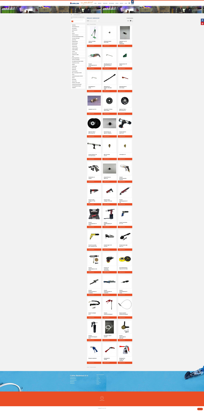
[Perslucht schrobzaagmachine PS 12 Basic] (125, 281)
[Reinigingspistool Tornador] (109, 349)
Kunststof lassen (74, 44)
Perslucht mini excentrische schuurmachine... (107, 269)
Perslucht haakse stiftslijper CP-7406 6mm (92, 201)
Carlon (116, 3)
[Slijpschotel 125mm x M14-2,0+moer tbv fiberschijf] (94, 123)
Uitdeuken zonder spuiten (76, 82)
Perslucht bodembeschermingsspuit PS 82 (93, 337)
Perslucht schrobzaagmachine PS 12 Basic (123, 291)
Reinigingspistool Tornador (107, 359)
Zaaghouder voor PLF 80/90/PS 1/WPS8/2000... (123, 42)
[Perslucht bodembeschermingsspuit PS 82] (94, 327)
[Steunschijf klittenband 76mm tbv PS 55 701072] (125, 259)
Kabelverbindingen (75, 43)
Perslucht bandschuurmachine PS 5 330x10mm (92, 291)
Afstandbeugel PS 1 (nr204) (92, 87)
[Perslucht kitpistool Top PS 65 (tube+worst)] (94, 146)
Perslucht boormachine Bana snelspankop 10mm (93, 246)
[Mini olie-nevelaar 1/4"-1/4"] (109, 146)
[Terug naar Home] (71, 14)
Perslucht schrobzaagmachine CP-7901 (123, 201)
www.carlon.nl (72, 381)
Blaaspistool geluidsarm (93, 358)
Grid (130, 21)
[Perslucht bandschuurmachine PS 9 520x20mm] (109, 281)
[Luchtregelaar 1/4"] (125, 146)
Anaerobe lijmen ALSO (75, 26)
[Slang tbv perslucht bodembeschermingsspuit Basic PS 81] (125, 304)
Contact (121, 3)
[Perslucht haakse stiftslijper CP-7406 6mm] (94, 191)
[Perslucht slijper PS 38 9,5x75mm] (109, 236)
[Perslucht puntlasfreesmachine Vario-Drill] (125, 168)
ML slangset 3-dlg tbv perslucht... (107, 336)
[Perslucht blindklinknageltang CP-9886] (109, 213)
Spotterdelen (74, 79)
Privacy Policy (98, 382)
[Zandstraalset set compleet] (94, 168)
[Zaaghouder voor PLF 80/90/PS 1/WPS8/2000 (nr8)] (125, 32)
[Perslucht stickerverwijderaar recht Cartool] (94, 259)
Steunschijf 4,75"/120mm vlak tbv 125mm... (108, 110)
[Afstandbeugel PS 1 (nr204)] (94, 78)
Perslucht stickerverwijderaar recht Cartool (93, 269)
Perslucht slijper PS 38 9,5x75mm (108, 246)
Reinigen (73, 64)
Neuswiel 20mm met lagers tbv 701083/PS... (108, 132)
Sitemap (97, 381)
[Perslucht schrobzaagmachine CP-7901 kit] (94, 213)
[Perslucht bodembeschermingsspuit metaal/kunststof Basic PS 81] (109, 304)
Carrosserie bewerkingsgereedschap (77, 36)
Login (126, 3)
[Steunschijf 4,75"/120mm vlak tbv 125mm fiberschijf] (109, 100)
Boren (73, 31)
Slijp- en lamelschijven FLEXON (77, 72)
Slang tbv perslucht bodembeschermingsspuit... (123, 313)
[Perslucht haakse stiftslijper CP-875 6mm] (109, 191)
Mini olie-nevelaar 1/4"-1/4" (107, 155)
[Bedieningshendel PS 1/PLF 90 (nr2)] (125, 78)
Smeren (73, 74)
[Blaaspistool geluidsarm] (94, 349)
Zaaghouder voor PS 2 (92, 109)
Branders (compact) (75, 34)
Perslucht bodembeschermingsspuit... (108, 313)
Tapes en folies (74, 81)
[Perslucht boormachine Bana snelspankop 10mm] (94, 236)
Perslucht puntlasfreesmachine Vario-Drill (122, 178)
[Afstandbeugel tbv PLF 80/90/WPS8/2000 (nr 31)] (109, 55)
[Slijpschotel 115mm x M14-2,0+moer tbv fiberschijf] (125, 100)
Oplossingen (111, 3)
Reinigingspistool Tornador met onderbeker (122, 359)
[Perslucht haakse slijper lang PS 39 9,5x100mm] (125, 236)
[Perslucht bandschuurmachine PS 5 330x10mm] (94, 281)
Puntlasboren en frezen (75, 62)
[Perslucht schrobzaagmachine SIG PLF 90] (94, 55)
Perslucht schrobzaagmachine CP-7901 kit (93, 223)
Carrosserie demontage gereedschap (75, 39)
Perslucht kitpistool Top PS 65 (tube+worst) (93, 155)
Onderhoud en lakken (75, 54)
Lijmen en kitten (74, 53)
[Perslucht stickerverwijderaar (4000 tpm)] (125, 327)
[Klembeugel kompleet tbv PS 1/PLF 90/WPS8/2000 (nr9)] (109, 32)
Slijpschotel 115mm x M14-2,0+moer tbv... (122, 110)
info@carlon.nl (72, 383)
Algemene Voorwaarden (100, 374)
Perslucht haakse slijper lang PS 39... (123, 246)
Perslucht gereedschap (75, 58)
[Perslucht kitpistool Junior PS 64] (125, 123)
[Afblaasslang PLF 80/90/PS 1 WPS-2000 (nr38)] (109, 78)
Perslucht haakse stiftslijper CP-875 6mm (108, 200)
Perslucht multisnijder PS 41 (92, 313)
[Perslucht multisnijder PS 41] (94, 304)
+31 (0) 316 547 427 (73, 380)
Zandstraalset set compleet (92, 178)
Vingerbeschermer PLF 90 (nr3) (123, 64)
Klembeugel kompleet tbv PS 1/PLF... (107, 42)
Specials (73, 77)
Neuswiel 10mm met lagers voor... (107, 178)
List (132, 21)
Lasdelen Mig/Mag (75, 49)
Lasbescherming (74, 46)
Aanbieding (73, 25)
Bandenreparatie (74, 30)
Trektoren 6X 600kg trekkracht (92, 42)
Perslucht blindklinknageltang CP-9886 (108, 223)
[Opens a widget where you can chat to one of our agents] (200, 409)
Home (95, 3)
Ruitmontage (74, 67)
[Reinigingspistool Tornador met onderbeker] (125, 349)
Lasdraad (73, 51)
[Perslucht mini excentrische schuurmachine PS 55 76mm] (109, 259)
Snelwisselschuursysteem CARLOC (77, 76)
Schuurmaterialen (74, 71)
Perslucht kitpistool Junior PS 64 (122, 132)
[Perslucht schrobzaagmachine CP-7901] (125, 191)
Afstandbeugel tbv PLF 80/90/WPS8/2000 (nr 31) (108, 65)
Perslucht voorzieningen (75, 59)
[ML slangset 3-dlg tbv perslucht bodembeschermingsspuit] (109, 327)
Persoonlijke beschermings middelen (77, 61)
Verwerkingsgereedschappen (76, 86)
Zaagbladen (74, 87)
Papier (73, 56)
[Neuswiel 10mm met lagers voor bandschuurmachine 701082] (109, 168)
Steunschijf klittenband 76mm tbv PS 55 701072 (123, 268)
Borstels (73, 33)
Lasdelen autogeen (75, 48)
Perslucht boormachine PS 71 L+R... (123, 223)
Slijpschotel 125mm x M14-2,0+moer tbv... (92, 132)
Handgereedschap (75, 41)
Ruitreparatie (74, 69)
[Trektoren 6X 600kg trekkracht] (94, 32)
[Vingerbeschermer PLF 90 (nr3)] (125, 55)
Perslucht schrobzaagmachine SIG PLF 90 (93, 65)
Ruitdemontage (74, 66)
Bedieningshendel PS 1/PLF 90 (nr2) (122, 87)
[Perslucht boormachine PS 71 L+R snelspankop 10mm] (125, 213)
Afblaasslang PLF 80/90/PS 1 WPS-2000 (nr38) (108, 88)
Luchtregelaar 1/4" (122, 154)
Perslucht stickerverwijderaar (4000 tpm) (122, 337)
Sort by (88, 20)
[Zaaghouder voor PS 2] (94, 100)
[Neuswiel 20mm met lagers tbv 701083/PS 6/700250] (109, 123)
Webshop (99, 3)
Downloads (105, 3)
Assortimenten (74, 28)
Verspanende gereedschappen (76, 84)
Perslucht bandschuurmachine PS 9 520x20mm (108, 291)
